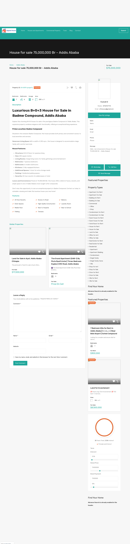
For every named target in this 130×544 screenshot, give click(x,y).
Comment (17, 304)
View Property (27, 249)
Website (16, 346)
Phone (92, 137)
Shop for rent (93, 267)
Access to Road (43, 200)
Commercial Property (53, 30)
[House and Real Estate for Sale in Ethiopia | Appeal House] (9, 30)
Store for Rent (94, 272)
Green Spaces (19, 204)
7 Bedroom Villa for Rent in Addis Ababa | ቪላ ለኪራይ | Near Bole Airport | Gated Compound (103, 331)
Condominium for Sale (96, 215)
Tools (65, 30)
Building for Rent (94, 198)
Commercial (93, 203)
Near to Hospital (43, 208)
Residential (93, 246)
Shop (92, 209)
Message (92, 146)
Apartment (93, 249)
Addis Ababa (20, 65)
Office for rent (93, 235)
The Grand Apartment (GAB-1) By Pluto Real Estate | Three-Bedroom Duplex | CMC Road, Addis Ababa (66, 261)
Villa (91, 264)
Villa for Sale (93, 281)
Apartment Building (96, 252)
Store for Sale (93, 275)
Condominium (94, 255)
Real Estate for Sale (95, 244)
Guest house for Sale (96, 221)
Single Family (94, 258)
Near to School (66, 208)
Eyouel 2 (104, 102)
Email (51, 336)
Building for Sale (94, 201)
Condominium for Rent (96, 212)
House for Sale (94, 229)
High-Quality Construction (46, 204)
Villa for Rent (93, 278)
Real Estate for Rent (96, 241)
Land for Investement (99, 388)
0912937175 (107, 106)
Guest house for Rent (96, 218)
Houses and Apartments (36, 30)
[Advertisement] (57, 13)
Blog (70, 30)
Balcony (64, 200)
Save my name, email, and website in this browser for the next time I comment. (41, 357)
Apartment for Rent (95, 192)
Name (15, 336)
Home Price (94, 463)
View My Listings (104, 115)
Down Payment (95, 474)
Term (92, 448)
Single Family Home (96, 261)
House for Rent (94, 226)
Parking (17, 211)
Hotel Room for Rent (96, 224)
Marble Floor (19, 208)
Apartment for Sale (95, 195)
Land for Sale (93, 232)
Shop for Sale (93, 269)
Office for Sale (93, 238)
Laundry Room (66, 204)
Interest (93, 452)
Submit (123, 30)
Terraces (41, 211)
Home (23, 30)
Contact (78, 30)
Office (92, 206)
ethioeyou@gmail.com (106, 109)
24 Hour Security (20, 200)
